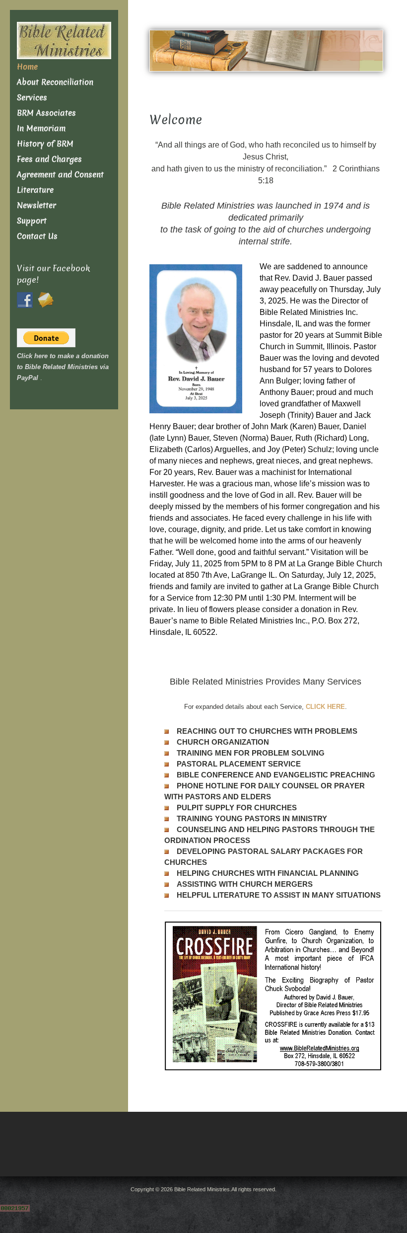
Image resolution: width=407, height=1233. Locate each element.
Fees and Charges (49, 159)
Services (32, 97)
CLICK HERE (325, 706)
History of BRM (45, 144)
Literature (35, 190)
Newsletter (36, 205)
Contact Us (37, 236)
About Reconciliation (55, 82)
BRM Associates (46, 113)
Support (32, 221)
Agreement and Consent (60, 174)
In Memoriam (41, 128)
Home (27, 67)
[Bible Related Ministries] (64, 40)
